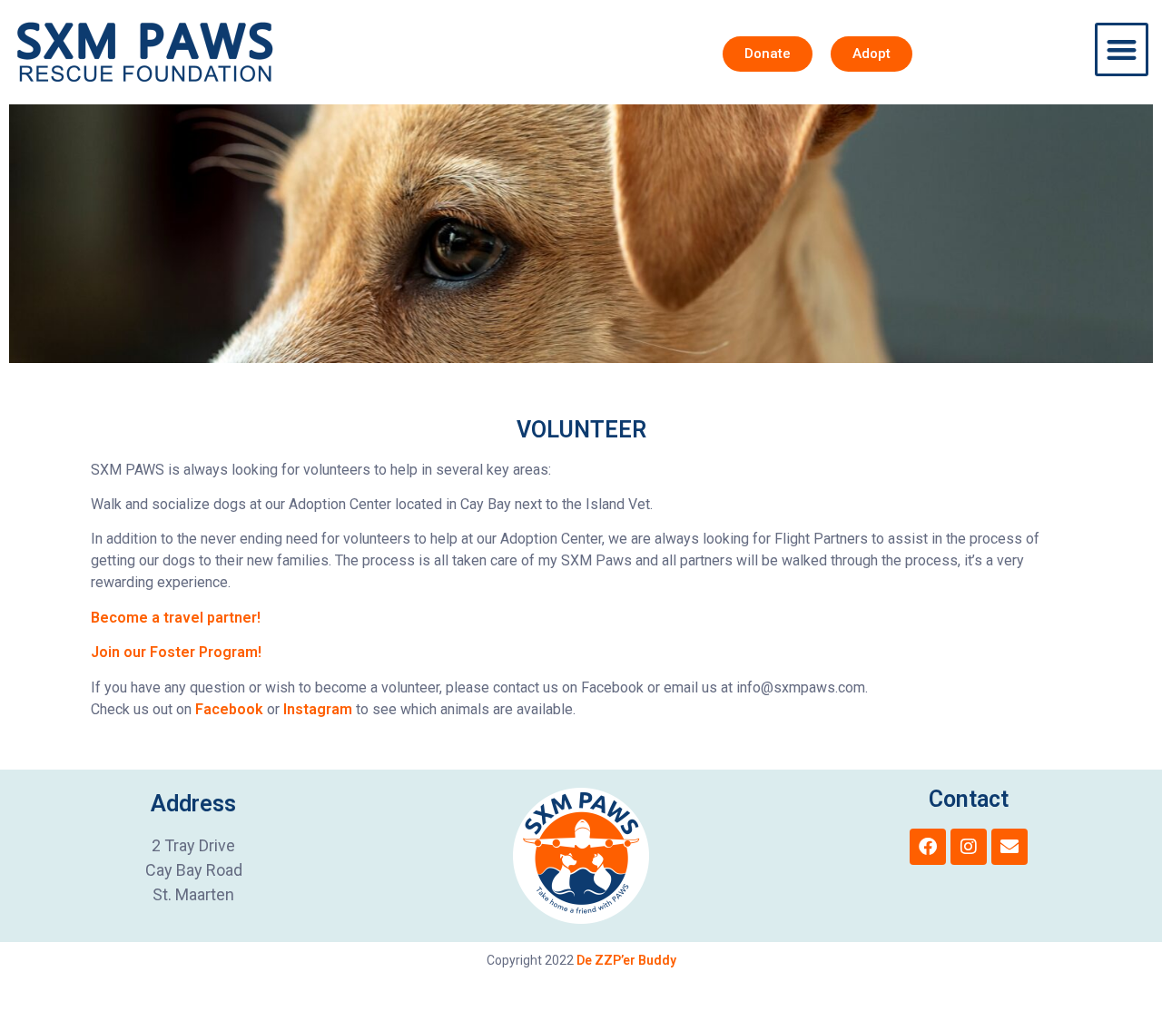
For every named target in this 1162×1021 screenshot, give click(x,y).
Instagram (317, 709)
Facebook (229, 709)
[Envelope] (1009, 847)
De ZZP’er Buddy (626, 960)
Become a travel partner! (176, 617)
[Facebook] (928, 847)
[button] (1121, 49)
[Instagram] (968, 847)
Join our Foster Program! (176, 652)
